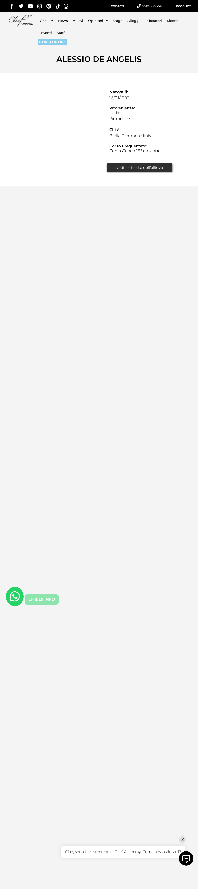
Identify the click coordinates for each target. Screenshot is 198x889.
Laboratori (153, 21)
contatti (118, 6)
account (183, 6)
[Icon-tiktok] (57, 6)
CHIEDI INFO (41, 599)
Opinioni (95, 21)
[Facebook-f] (12, 6)
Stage (117, 21)
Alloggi (133, 21)
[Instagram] (39, 6)
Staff (61, 33)
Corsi (44, 21)
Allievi (78, 21)
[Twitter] (21, 6)
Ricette (173, 21)
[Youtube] (30, 6)
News (63, 21)
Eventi (46, 33)
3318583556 (151, 6)
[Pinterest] (48, 6)
